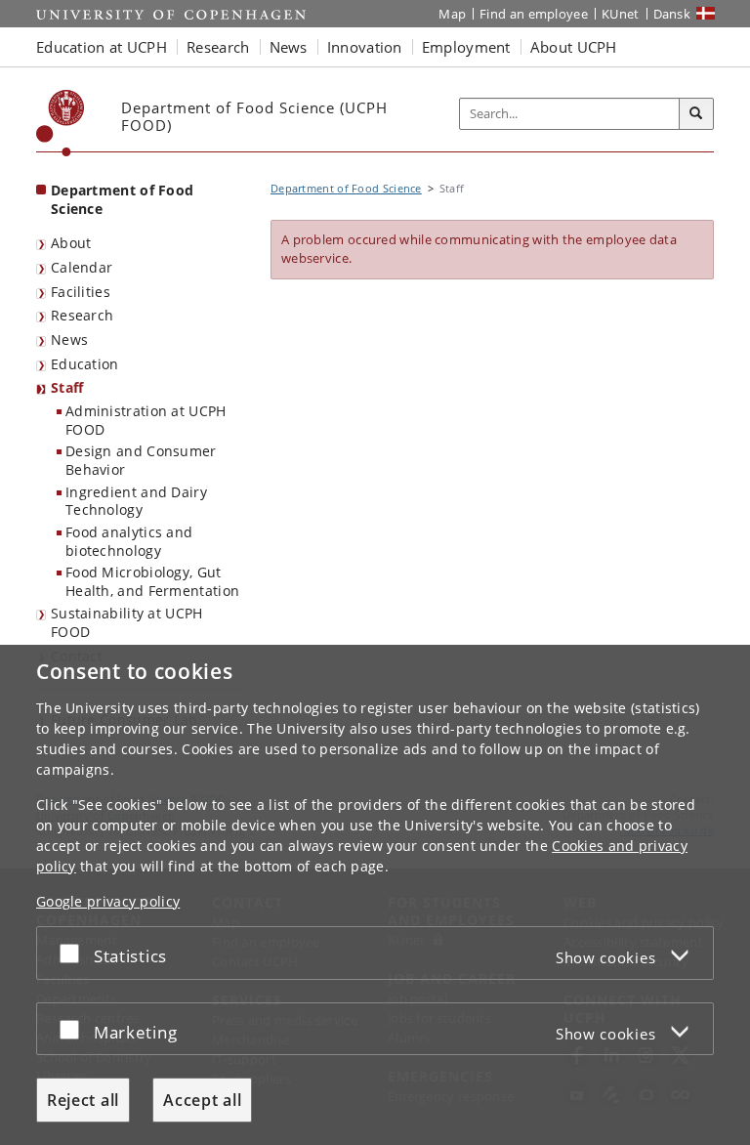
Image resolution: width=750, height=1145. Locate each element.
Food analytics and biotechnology (128, 541)
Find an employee (533, 13)
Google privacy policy (108, 901)
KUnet (621, 13)
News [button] (289, 47)
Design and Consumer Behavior (141, 460)
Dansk (672, 13)
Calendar (81, 267)
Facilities (80, 291)
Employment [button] (466, 47)
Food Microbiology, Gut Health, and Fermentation (152, 581)
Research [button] (218, 47)
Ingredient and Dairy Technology (136, 501)
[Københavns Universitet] (60, 123)
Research (82, 315)
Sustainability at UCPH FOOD (127, 622)
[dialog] (375, 895)
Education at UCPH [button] (101, 47)
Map (452, 13)
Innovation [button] (364, 47)
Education (85, 364)
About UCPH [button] (573, 47)
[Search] (696, 114)
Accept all (202, 1100)
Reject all (83, 1100)
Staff (67, 387)
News (69, 339)
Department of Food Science (122, 199)
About (71, 242)
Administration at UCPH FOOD (146, 420)
